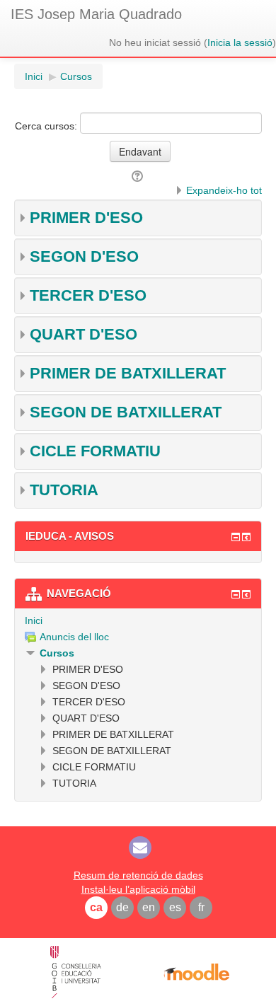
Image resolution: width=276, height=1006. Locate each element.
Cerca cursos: (47, 126)
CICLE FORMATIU (95, 451)
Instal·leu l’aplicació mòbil (138, 889)
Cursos (57, 653)
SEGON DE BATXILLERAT (126, 412)
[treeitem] (138, 620)
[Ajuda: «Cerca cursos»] (138, 176)
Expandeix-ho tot (224, 190)
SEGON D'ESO (84, 256)
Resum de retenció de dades (138, 875)
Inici (33, 620)
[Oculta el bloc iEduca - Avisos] (235, 537)
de (122, 907)
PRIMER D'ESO (86, 217)
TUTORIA (64, 490)
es (175, 907)
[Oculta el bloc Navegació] (235, 594)
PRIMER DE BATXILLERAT (128, 373)
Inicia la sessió (239, 42)
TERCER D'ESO (88, 295)
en (148, 907)
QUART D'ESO (83, 334)
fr (201, 907)
